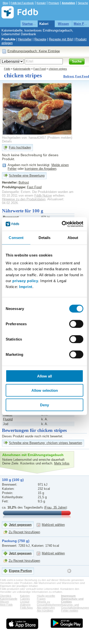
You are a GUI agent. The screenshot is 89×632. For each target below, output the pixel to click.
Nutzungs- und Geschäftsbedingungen (75, 606)
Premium (53, 2)
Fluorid (8, 419)
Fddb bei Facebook (22, 2)
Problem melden (59, 137)
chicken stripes (58, 68)
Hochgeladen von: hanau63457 (24, 137)
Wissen (63, 24)
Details (7, 141)
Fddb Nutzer (43, 195)
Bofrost (68, 76)
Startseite (29, 24)
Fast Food (39, 68)
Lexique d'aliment (25, 603)
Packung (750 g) (15, 541)
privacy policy (25, 280)
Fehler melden (69, 610)
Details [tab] (45, 238)
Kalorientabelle (50, 24)
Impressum (68, 595)
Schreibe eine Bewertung (26, 175)
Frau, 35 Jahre (55, 507)
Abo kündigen (45, 610)
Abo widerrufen (46, 607)
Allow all (44, 376)
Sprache (83, 2)
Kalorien (25, 595)
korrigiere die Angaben (40, 169)
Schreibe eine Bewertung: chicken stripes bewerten (45, 443)
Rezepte (40, 39)
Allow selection (44, 390)
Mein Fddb (6, 604)
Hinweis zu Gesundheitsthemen (49, 603)
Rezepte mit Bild (61, 39)
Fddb (7, 68)
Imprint (25, 286)
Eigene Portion (20, 571)
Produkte (8, 39)
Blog (5, 2)
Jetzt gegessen (20, 525)
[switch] (76, 324)
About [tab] (72, 238)
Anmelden (68, 2)
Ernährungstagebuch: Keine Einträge (33, 51)
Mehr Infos (61, 463)
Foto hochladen (20, 147)
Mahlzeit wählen (53, 525)
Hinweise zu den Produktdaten (23, 199)
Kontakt (41, 2)
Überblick (5, 595)
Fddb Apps (26, 607)
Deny (44, 405)
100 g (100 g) (13, 480)
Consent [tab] (16, 238)
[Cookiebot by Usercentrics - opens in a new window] (62, 224)
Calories (25, 598)
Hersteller (25, 39)
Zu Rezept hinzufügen (24, 532)
